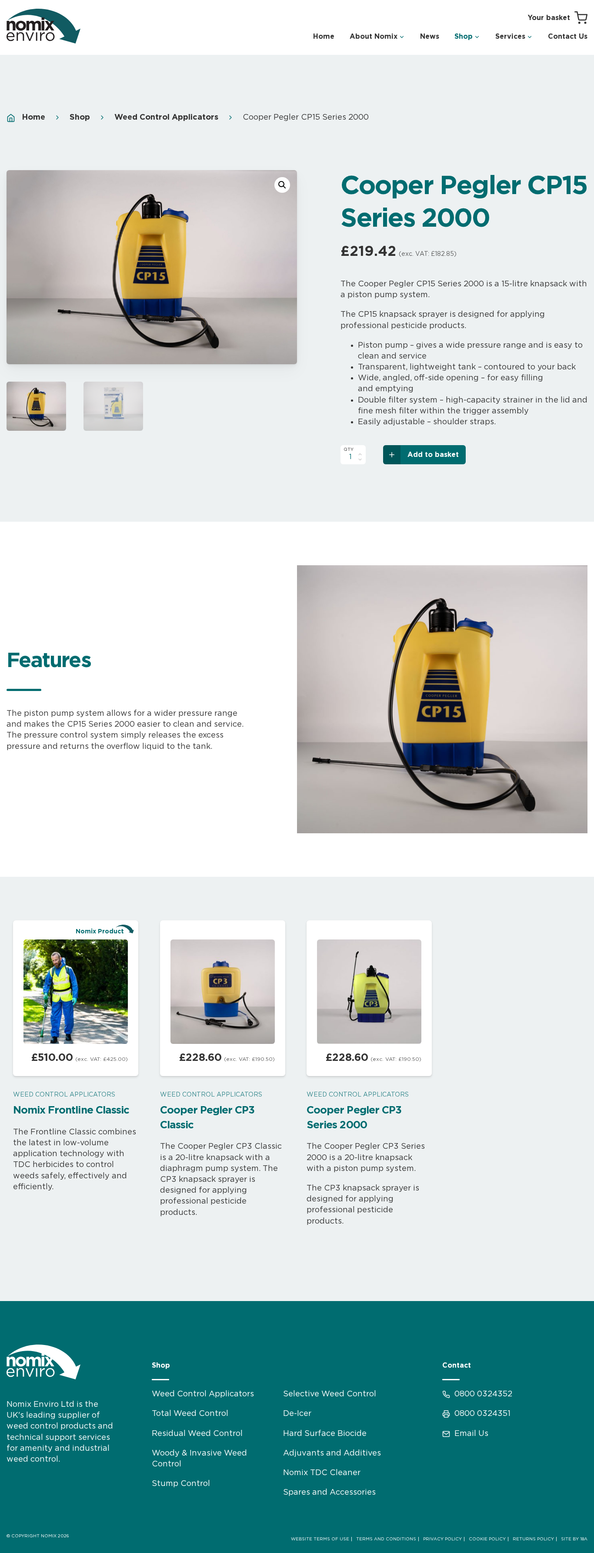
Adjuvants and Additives (332, 1453)
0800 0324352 (483, 1394)
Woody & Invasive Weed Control (199, 1458)
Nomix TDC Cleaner (321, 1473)
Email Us (471, 1434)
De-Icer (297, 1414)
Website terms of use (320, 1539)
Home (323, 36)
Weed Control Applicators (166, 117)
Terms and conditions (386, 1539)
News (429, 36)
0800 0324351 (482, 1414)
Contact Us (567, 36)
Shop (463, 36)
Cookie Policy (487, 1539)
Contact (456, 1365)
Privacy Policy (442, 1539)
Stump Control (181, 1484)
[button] (282, 185)
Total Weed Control (190, 1414)
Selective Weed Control (329, 1394)
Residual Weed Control (197, 1434)
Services (510, 36)
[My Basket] (557, 17)
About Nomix (373, 36)
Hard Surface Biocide (325, 1434)
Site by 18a (574, 1539)
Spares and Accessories (329, 1492)
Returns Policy (533, 1539)
